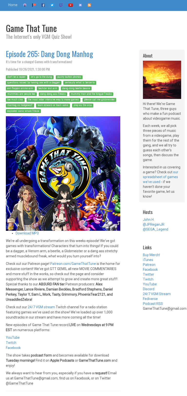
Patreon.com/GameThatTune (73, 264)
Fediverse (150, 299)
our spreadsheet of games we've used (160, 177)
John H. (148, 220)
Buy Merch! (151, 255)
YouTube (13, 337)
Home (13, 5)
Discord (148, 289)
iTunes (148, 260)
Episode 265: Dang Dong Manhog (49, 53)
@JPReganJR (153, 224)
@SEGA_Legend (155, 229)
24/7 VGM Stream (157, 294)
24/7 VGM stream (41, 307)
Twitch (11, 343)
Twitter (148, 274)
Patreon (149, 265)
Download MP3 (27, 233)
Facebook (13, 348)
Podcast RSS (153, 304)
